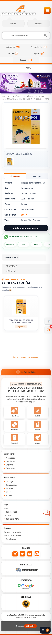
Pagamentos (11, 468)
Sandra (37, 244)
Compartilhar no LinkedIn (29, 258)
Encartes (11, 53)
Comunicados (37, 47)
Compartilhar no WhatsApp (23, 258)
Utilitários (28, 96)
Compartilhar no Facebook (35, 258)
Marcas (13, 24)
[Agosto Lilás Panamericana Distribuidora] (26, 83)
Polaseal (40, 96)
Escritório (15, 96)
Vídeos (9, 492)
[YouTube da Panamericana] (30, 554)
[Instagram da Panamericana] (15, 554)
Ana (23, 244)
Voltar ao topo (26, 372)
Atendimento (11, 539)
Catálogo (9, 481)
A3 (3, 99)
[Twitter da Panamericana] (22, 554)
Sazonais (38, 24)
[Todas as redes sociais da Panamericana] (37, 554)
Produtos (24, 60)
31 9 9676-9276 (12, 519)
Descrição (36, 176)
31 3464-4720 (11, 512)
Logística (37, 53)
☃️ (48, 321)
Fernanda (10, 244)
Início (4, 96)
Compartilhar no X (40, 258)
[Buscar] (45, 35)
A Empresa (11, 47)
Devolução (10, 461)
